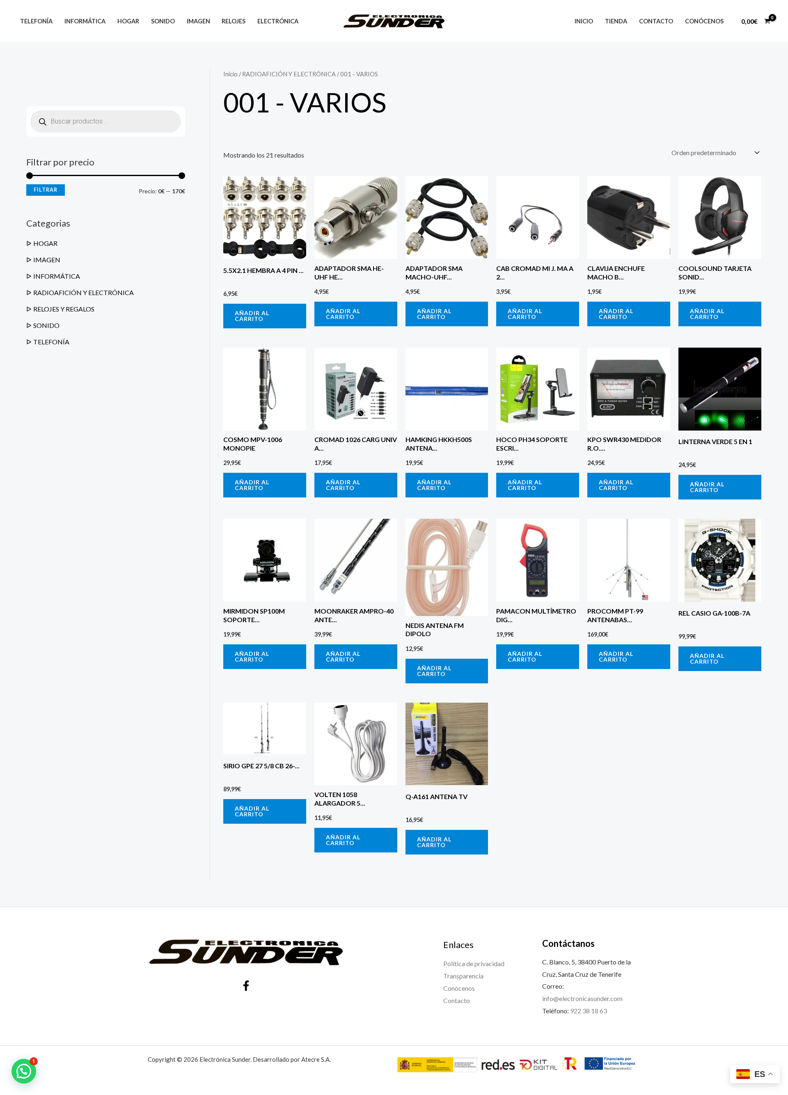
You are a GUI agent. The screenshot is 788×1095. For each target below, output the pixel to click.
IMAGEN (46, 259)
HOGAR (45, 243)
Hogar (128, 21)
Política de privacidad (473, 963)
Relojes (233, 21)
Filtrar (45, 190)
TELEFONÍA (51, 342)
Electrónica (277, 21)
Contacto (656, 21)
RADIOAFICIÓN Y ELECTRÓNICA (83, 292)
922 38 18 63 (588, 1011)
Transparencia (463, 976)
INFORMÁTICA (56, 276)
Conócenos (704, 21)
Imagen (198, 21)
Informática (84, 21)
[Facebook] (246, 985)
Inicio (584, 21)
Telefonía (36, 21)
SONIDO (46, 325)
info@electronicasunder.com (582, 998)
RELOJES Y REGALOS (63, 309)
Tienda (616, 21)
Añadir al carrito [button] (252, 315)
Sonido (163, 21)
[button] (23, 1071)
